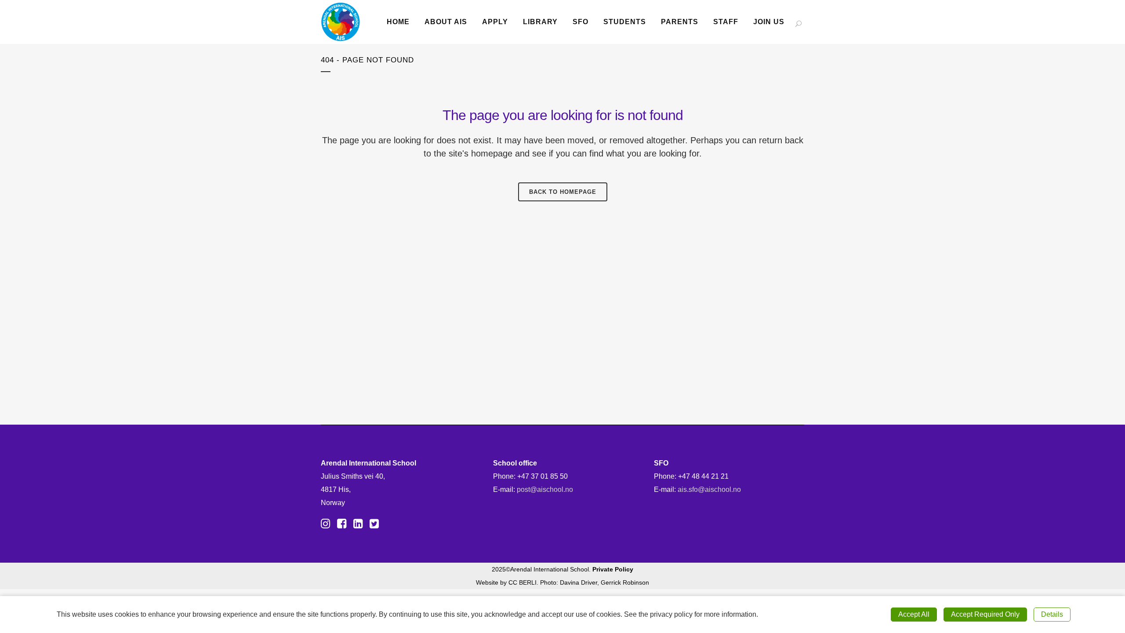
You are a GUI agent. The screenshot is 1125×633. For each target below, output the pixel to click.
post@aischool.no (545, 489)
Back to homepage (562, 192)
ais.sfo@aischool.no (709, 489)
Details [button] (1052, 614)
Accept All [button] (913, 614)
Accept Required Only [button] (985, 614)
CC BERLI (522, 582)
